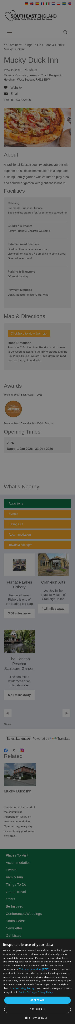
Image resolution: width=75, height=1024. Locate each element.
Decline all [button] (37, 1009)
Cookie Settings (27, 992)
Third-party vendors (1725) (34, 969)
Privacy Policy (45, 992)
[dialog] (37, 981)
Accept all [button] (37, 1000)
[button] (37, 1018)
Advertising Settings (24, 988)
